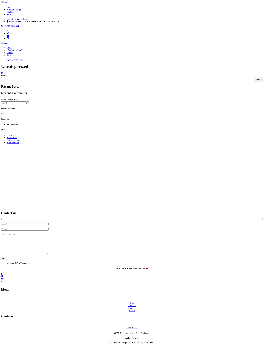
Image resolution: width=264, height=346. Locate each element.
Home (9, 7)
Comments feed (13, 140)
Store (9, 14)
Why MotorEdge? (14, 9)
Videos (132, 310)
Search (4, 76)
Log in (9, 135)
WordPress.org (13, 142)
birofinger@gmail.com (18, 19)
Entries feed (12, 137)
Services (132, 305)
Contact (10, 12)
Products (132, 308)
